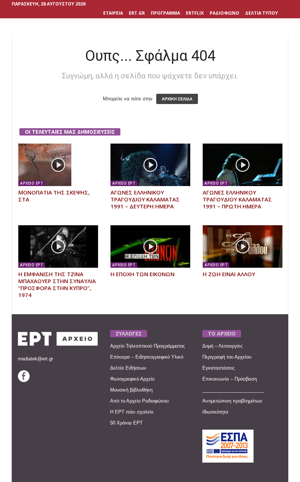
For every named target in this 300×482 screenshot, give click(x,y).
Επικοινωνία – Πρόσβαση (229, 379)
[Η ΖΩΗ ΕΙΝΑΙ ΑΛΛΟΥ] (242, 246)
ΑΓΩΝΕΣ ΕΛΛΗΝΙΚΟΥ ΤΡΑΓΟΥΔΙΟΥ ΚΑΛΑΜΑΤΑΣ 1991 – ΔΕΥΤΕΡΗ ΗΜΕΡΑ (145, 199)
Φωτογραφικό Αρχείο (132, 379)
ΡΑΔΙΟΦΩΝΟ (224, 13)
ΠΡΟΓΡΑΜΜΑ (165, 13)
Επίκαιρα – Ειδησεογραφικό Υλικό (146, 357)
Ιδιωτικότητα (215, 412)
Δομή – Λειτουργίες (222, 346)
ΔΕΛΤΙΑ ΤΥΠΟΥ (261, 13)
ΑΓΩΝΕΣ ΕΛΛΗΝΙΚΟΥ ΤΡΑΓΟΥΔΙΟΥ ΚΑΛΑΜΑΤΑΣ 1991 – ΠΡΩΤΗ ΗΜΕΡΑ (237, 199)
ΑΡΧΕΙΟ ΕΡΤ (31, 183)
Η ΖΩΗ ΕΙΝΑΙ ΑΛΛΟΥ (229, 274)
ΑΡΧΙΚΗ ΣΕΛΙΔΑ (177, 99)
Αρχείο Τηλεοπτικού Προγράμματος (147, 346)
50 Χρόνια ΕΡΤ (126, 423)
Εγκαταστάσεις (218, 368)
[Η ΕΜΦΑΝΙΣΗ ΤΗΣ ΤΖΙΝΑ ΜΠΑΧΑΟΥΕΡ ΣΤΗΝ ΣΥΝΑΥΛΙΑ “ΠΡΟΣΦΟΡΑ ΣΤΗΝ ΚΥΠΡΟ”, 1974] (58, 246)
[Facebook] (24, 380)
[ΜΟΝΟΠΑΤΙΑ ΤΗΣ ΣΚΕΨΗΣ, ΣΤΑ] (58, 165)
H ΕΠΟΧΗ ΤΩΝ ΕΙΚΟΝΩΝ (142, 274)
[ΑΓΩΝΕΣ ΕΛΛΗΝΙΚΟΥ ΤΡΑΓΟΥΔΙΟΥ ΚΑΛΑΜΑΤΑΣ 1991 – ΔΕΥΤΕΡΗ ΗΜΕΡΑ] (150, 165)
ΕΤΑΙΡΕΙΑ (113, 13)
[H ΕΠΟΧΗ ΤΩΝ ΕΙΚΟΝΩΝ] (150, 246)
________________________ (233, 390)
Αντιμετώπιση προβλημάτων (232, 401)
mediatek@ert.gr (35, 359)
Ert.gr (137, 13)
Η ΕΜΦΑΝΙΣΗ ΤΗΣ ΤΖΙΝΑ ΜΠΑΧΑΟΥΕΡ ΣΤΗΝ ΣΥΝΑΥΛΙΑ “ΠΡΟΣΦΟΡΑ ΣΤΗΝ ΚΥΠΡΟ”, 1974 (57, 284)
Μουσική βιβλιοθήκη (131, 390)
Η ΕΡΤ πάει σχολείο (131, 412)
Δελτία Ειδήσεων (128, 368)
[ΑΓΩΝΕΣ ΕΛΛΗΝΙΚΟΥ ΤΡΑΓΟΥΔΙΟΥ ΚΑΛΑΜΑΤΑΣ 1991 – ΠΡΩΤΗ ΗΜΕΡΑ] (242, 165)
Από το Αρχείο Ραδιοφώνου (139, 401)
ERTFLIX (195, 13)
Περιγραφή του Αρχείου (226, 357)
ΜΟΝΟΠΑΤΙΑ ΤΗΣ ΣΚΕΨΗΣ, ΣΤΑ (54, 196)
